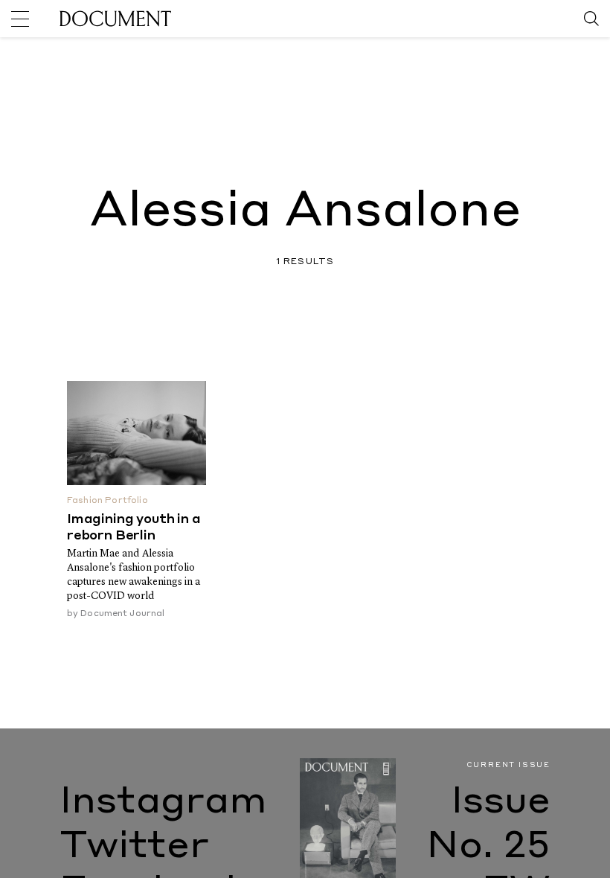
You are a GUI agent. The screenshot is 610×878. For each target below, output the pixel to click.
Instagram (163, 802)
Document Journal (122, 613)
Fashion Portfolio (107, 501)
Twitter (134, 847)
